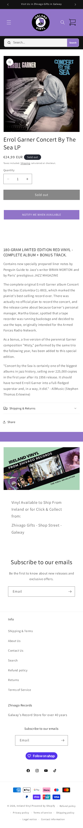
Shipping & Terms (20, 631)
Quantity (9, 170)
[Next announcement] (75, 4)
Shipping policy (65, 812)
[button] (9, 22)
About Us (14, 641)
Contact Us (15, 650)
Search (73, 42)
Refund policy (18, 670)
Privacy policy (21, 812)
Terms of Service (19, 690)
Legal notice (30, 819)
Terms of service (42, 812)
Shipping (25, 163)
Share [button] (11, 422)
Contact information (53, 819)
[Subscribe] (70, 591)
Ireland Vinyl (24, 805)
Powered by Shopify (43, 805)
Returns (13, 680)
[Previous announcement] (7, 4)
